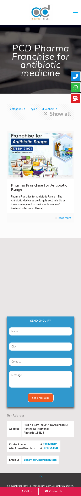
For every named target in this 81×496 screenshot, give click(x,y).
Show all (60, 114)
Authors (49, 109)
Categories (16, 109)
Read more (65, 218)
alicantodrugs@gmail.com (40, 460)
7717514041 (51, 448)
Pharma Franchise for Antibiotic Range (39, 187)
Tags (32, 109)
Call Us (28, 491)
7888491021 (50, 444)
